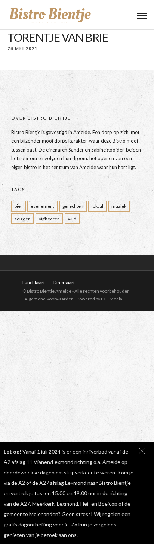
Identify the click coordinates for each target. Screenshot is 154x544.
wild (72, 219)
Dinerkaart (64, 282)
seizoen (23, 219)
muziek (118, 206)
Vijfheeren (49, 219)
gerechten (72, 206)
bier (18, 206)
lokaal (97, 206)
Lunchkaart (33, 282)
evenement (42, 206)
